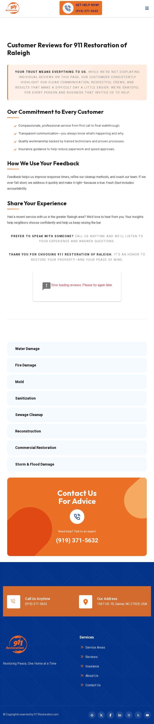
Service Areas (95, 647)
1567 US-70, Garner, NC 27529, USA (122, 604)
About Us (91, 676)
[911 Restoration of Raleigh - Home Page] (12, 8)
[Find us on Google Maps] (92, 715)
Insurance (92, 666)
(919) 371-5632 (77, 540)
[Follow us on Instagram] (129, 715)
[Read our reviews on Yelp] (138, 715)
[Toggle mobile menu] (147, 8)
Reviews (91, 657)
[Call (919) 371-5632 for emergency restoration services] (77, 516)
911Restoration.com (46, 714)
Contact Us (93, 685)
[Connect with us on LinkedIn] (119, 715)
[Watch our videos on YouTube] (147, 715)
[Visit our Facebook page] (110, 715)
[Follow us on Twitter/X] (101, 715)
